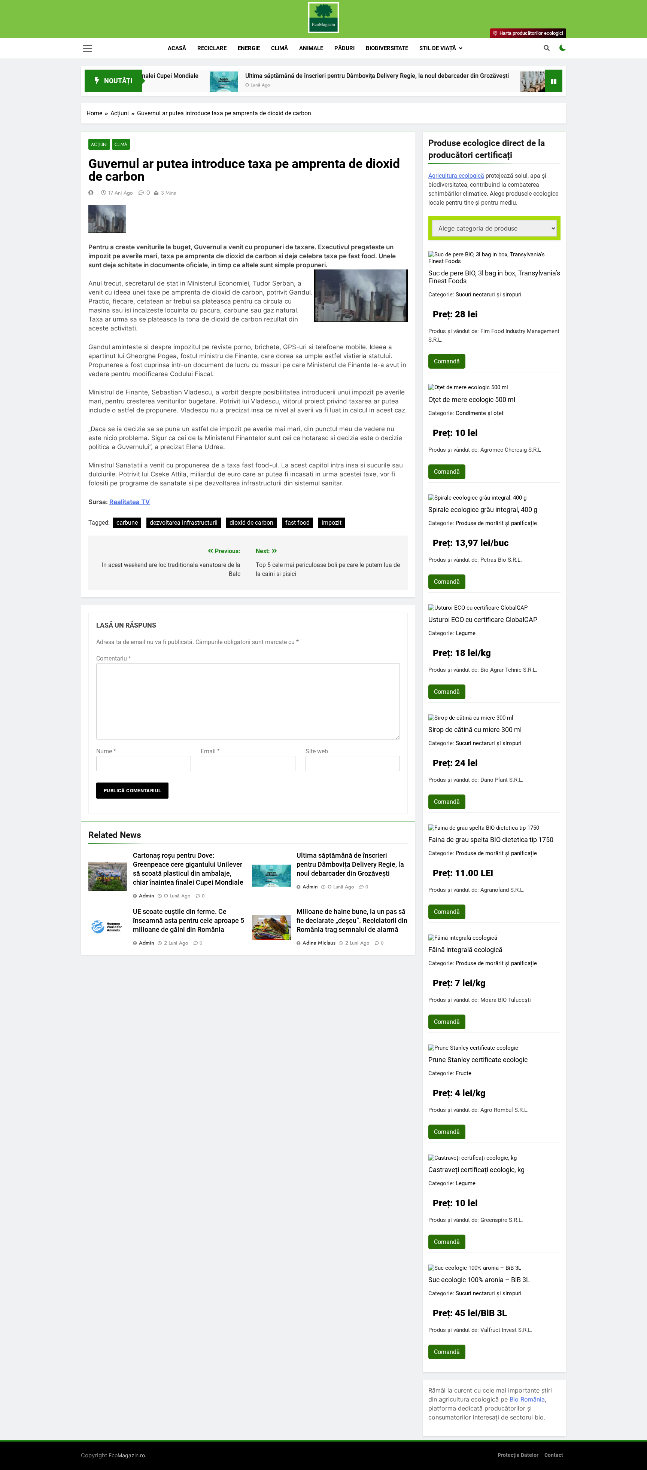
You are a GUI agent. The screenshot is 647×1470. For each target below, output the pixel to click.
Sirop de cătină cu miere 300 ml (475, 730)
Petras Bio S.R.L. (501, 559)
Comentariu (113, 658)
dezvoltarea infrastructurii (184, 522)
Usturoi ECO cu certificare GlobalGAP (482, 619)
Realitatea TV (129, 502)
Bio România (527, 1399)
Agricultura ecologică (456, 175)
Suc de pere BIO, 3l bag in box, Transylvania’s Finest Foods (494, 277)
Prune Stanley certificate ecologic (478, 1060)
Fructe (463, 1073)
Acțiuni (99, 144)
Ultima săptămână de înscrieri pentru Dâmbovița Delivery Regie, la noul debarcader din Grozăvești (332, 75)
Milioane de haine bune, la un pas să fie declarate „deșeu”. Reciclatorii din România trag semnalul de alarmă (352, 920)
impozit (331, 522)
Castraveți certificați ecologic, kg (476, 1170)
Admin (146, 895)
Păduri (344, 48)
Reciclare (212, 48)
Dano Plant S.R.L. (501, 780)
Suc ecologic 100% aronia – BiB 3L (479, 1280)
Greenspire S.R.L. (501, 1220)
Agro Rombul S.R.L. (504, 1110)
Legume (466, 633)
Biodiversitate (387, 48)
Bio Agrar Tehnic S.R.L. (508, 670)
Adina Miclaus (319, 942)
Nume (106, 751)
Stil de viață (437, 48)
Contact (553, 1455)
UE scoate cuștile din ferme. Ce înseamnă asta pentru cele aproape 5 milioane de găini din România (188, 920)
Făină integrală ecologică (465, 950)
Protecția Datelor (518, 1455)
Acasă (177, 48)
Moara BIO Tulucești (505, 1000)
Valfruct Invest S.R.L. (506, 1330)
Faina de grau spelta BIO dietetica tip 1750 (490, 840)
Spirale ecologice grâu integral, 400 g (482, 509)
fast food (297, 522)
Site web (317, 751)
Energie (249, 48)
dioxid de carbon (251, 522)
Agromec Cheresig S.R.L (510, 449)
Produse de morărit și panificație (496, 523)
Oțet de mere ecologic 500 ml (471, 399)
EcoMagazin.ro (127, 1455)
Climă (279, 48)
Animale (311, 48)
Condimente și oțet (480, 413)
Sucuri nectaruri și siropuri (489, 294)
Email (210, 751)
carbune (127, 522)
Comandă (447, 361)
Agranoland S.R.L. (502, 890)
